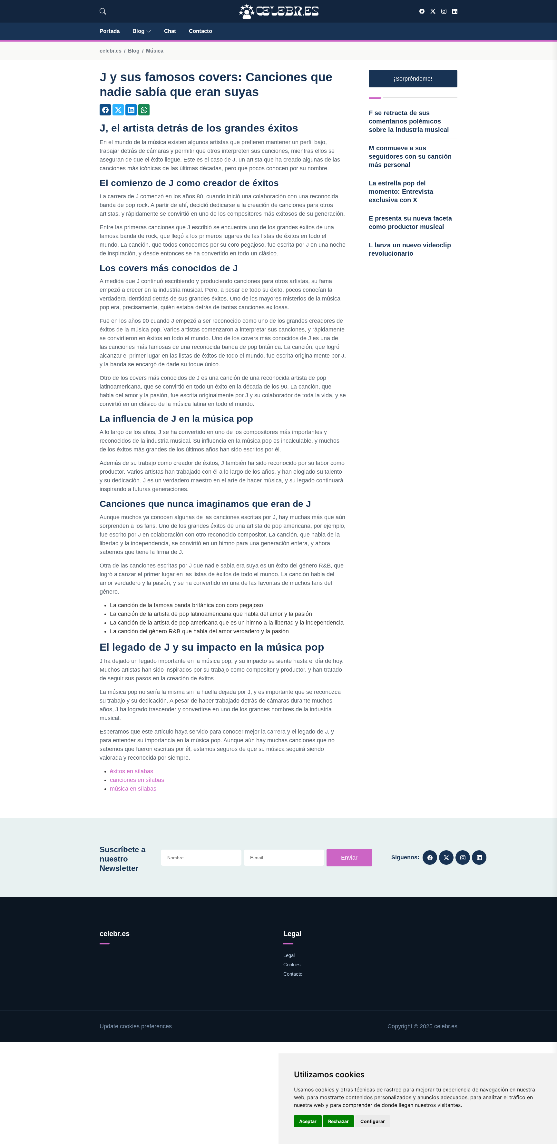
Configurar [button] (372, 1121)
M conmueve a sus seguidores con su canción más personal (410, 156)
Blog (138, 31)
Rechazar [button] (338, 1121)
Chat (170, 31)
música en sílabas (133, 788)
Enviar (349, 857)
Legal (289, 955)
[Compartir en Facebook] (105, 109)
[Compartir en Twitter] (118, 109)
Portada (110, 31)
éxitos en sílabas (131, 771)
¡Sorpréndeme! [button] (413, 78)
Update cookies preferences (136, 1026)
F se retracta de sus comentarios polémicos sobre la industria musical (409, 121)
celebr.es (111, 51)
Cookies (292, 964)
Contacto (200, 31)
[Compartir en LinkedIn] (131, 109)
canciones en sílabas (137, 780)
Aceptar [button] (308, 1121)
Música (154, 51)
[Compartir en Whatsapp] (144, 109)
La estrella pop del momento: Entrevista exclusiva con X (401, 191)
